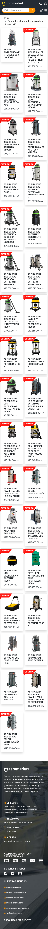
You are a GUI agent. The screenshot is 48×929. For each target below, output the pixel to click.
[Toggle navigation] (45, 10)
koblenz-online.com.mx (16, 892)
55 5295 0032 (10, 822)
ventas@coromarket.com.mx (17, 841)
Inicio (6, 18)
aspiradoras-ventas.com (17, 908)
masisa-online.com (15, 898)
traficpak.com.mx (14, 913)
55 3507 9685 (10, 831)
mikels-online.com (14, 903)
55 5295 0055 (25, 822)
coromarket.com (13, 887)
